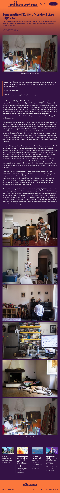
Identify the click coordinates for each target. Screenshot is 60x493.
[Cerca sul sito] (41, 4)
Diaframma (5, 11)
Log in (46, 4)
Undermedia (17, 489)
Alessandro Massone (9, 29)
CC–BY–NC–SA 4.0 (7, 489)
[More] (3, 4)
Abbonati (53, 4)
